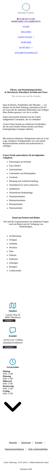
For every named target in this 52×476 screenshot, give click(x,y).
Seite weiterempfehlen (38, 449)
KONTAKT (24, 47)
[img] (26, 8)
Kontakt (38, 442)
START (26, 27)
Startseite (13, 442)
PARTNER (26, 42)
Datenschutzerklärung (14, 449)
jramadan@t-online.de (12, 342)
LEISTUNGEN (25, 37)
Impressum (26, 442)
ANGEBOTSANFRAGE (26, 53)
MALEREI (26, 32)
